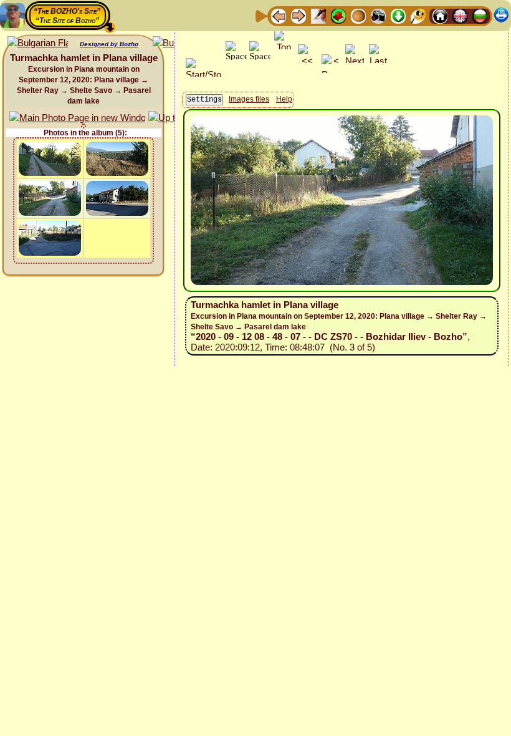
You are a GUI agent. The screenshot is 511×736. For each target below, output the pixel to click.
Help (284, 99)
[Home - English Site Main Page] (459, 15)
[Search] (418, 15)
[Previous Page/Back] (278, 15)
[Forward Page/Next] (298, 15)
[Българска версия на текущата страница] (37, 43)
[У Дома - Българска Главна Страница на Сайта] (479, 15)
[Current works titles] (358, 15)
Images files (249, 99)
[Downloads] (398, 15)
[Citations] (338, 15)
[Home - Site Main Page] (439, 15)
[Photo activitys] (378, 15)
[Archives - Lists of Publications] (318, 15)
